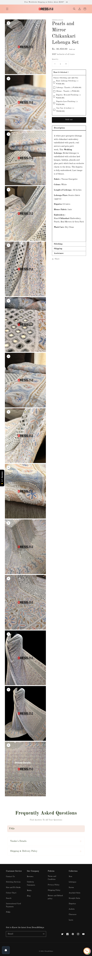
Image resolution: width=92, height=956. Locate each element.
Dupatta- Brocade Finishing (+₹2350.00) (68, 96)
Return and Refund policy (55, 897)
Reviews (30, 876)
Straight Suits (74, 898)
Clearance (72, 914)
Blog (29, 896)
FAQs (8, 912)
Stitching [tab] (58, 244)
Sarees (71, 887)
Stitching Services (13, 882)
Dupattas (72, 904)
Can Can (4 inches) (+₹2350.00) (65, 109)
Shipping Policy (54, 890)
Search (9, 898)
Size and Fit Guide (13, 887)
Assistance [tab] (59, 253)
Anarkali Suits (74, 893)
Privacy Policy (53, 885)
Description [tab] (59, 128)
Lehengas (72, 882)
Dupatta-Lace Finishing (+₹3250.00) (67, 103)
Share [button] (57, 259)
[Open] (6, 950)
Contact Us (10, 876)
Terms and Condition (52, 877)
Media (29, 890)
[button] (7, 9)
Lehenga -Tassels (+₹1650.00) (68, 87)
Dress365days (49, 951)
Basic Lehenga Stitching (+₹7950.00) (67, 82)
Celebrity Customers (31, 883)
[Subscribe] (43, 934)
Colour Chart (11, 893)
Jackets (72, 909)
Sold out (69, 120)
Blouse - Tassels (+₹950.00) (67, 91)
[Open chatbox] (86, 951)
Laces (71, 920)
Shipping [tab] (58, 249)
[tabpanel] (69, 186)
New (70, 876)
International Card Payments (13, 905)
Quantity (55, 59)
